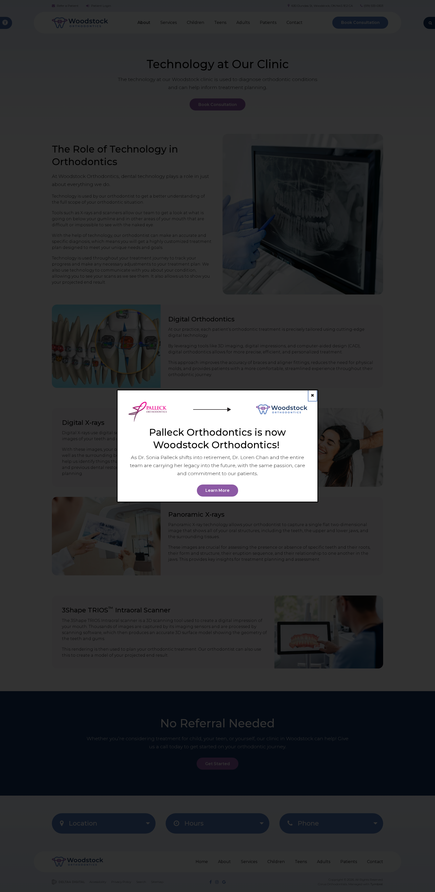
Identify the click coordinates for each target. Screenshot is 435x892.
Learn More (217, 490)
